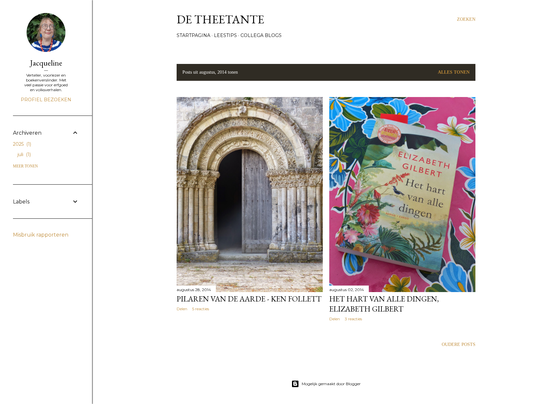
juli (23, 154)
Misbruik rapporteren (40, 235)
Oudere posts (458, 344)
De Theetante (220, 19)
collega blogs (261, 35)
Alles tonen (454, 72)
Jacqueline (46, 63)
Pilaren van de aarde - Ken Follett (249, 299)
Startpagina (193, 35)
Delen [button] (182, 308)
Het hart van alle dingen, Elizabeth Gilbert (384, 304)
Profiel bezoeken (46, 100)
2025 (21, 144)
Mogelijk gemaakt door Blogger (331, 383)
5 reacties (200, 308)
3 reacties (353, 318)
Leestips (225, 35)
